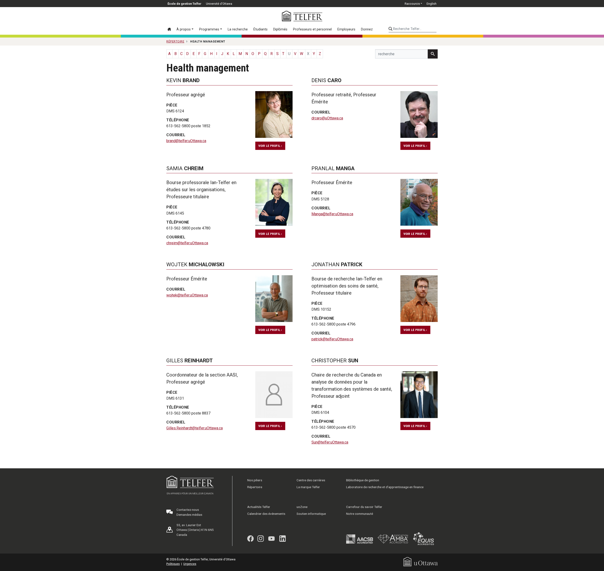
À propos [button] (183, 29)
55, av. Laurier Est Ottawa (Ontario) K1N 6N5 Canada (195, 530)
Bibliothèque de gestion (362, 480)
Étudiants (260, 29)
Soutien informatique (311, 514)
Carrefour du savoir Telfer (364, 507)
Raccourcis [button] (412, 3)
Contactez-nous (187, 510)
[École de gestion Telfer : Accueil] (302, 16)
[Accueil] (171, 29)
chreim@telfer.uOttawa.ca (187, 243)
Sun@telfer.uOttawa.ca (329, 442)
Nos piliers (254, 480)
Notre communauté (359, 514)
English (431, 3)
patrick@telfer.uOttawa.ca (332, 339)
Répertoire (254, 487)
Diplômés (280, 29)
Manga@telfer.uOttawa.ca (332, 214)
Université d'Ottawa (219, 3)
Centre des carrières (311, 480)
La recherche (238, 29)
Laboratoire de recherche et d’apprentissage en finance (385, 487)
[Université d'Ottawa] (420, 561)
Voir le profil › (270, 146)
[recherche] (433, 54)
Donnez (367, 29)
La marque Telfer (308, 487)
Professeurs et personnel (312, 29)
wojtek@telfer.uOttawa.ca (187, 295)
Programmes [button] (209, 29)
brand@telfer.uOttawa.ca (186, 141)
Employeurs (346, 29)
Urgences (189, 564)
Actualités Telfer (258, 507)
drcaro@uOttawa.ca (327, 118)
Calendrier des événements (266, 514)
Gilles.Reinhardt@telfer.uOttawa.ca (194, 428)
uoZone (302, 507)
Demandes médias (189, 514)
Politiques (173, 564)
